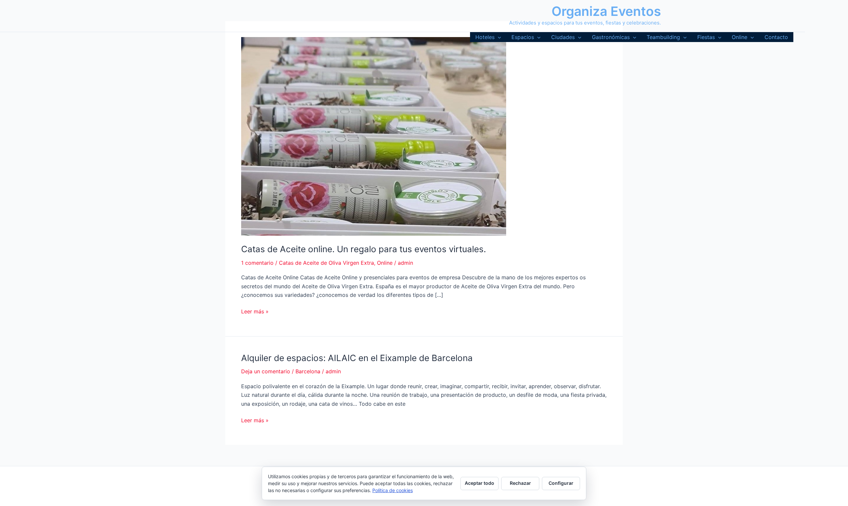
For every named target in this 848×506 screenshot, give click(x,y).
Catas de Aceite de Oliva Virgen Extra (326, 262)
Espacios (522, 37)
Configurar (561, 483)
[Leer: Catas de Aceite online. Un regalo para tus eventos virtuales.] (373, 135)
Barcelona (307, 371)
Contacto (776, 37)
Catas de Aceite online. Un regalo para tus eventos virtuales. (363, 249)
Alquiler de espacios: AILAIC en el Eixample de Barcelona (357, 358)
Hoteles (485, 37)
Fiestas (706, 37)
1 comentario (257, 262)
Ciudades (563, 37)
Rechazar (520, 483)
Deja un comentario (265, 371)
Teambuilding (663, 37)
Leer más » (255, 312)
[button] (498, 37)
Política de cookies (392, 490)
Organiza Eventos (606, 11)
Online (739, 37)
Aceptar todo (479, 483)
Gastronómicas (611, 37)
